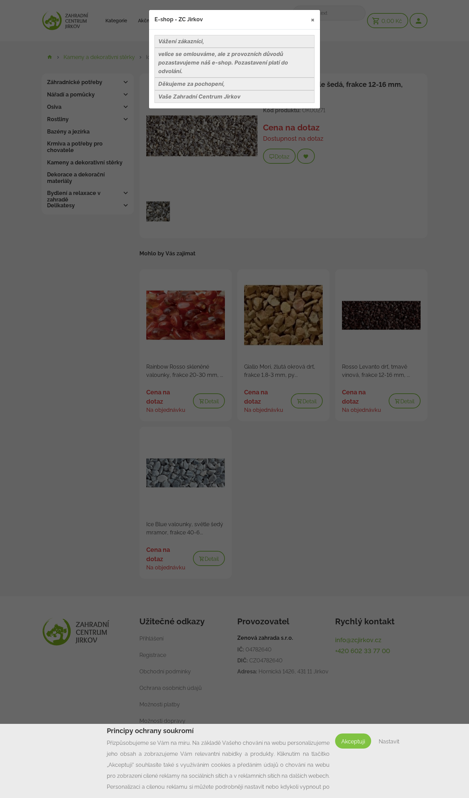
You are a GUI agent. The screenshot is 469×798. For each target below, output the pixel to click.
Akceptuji (353, 741)
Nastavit (389, 741)
